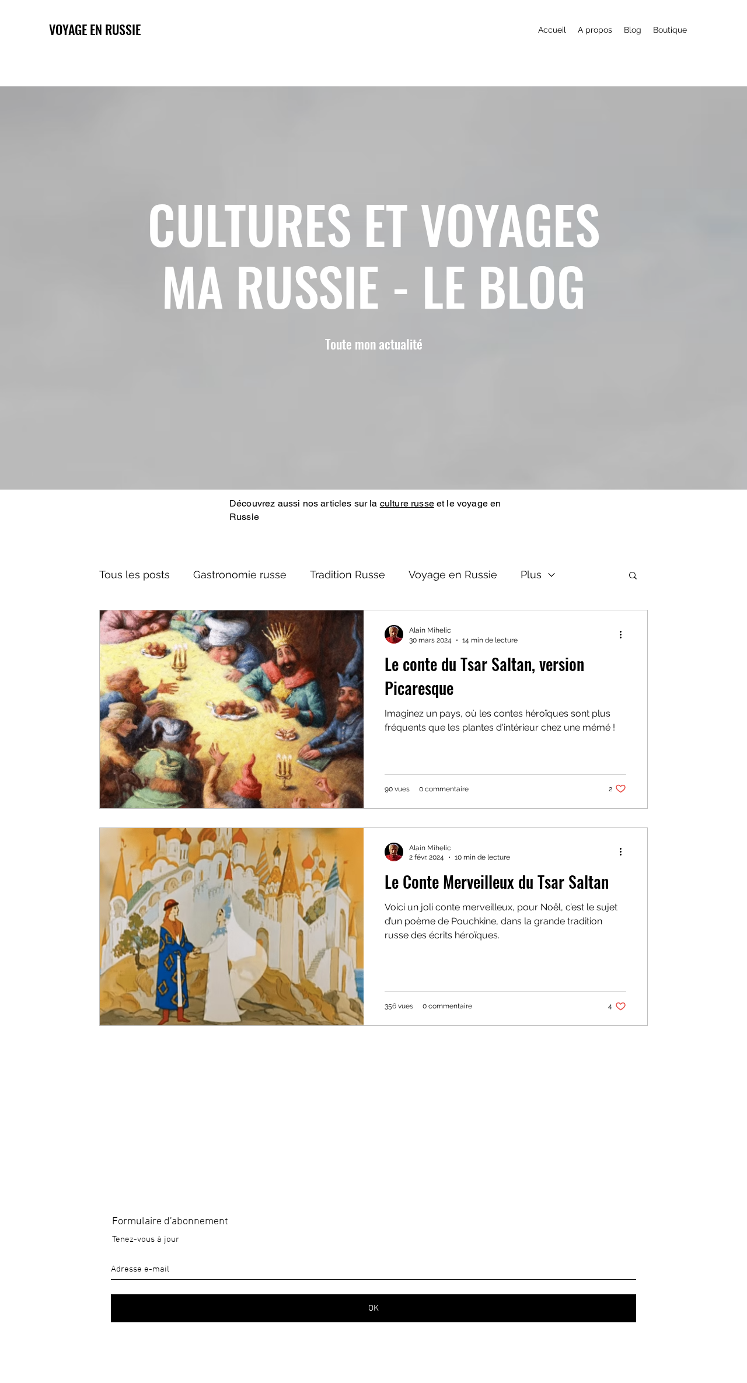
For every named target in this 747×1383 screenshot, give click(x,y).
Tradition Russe (347, 574)
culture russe (407, 503)
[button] (632, 576)
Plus (531, 574)
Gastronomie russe (240, 574)
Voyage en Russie (453, 574)
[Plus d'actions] (624, 634)
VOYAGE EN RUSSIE (95, 29)
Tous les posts (134, 574)
